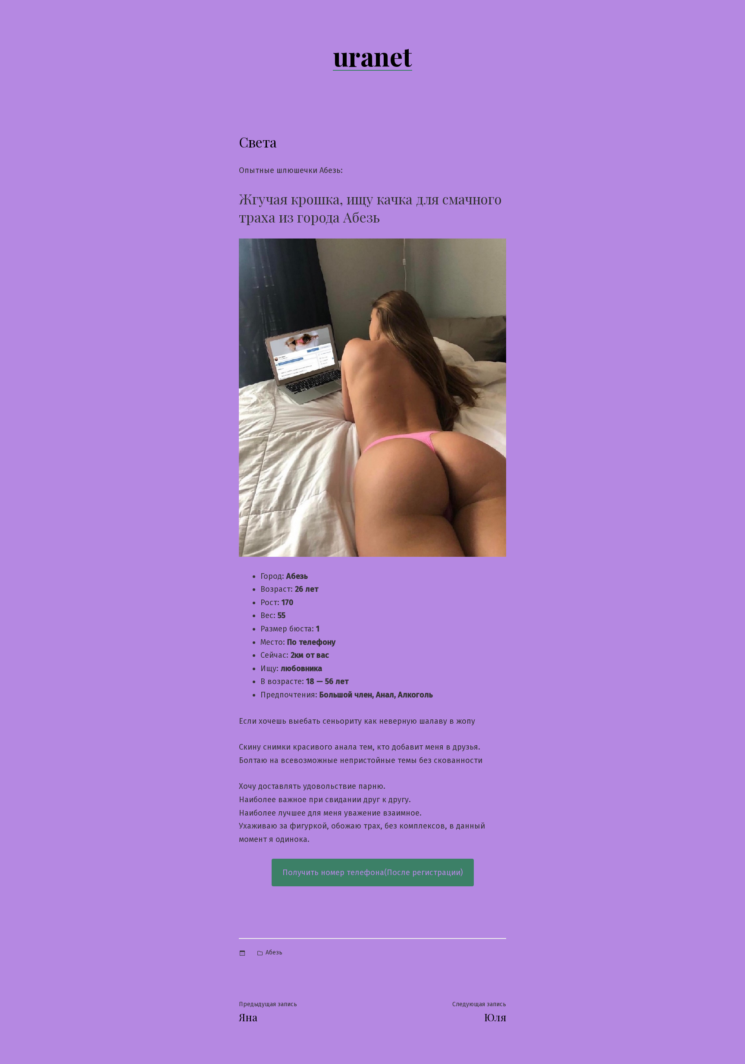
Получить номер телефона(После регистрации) (372, 872)
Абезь (274, 952)
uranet (372, 55)
